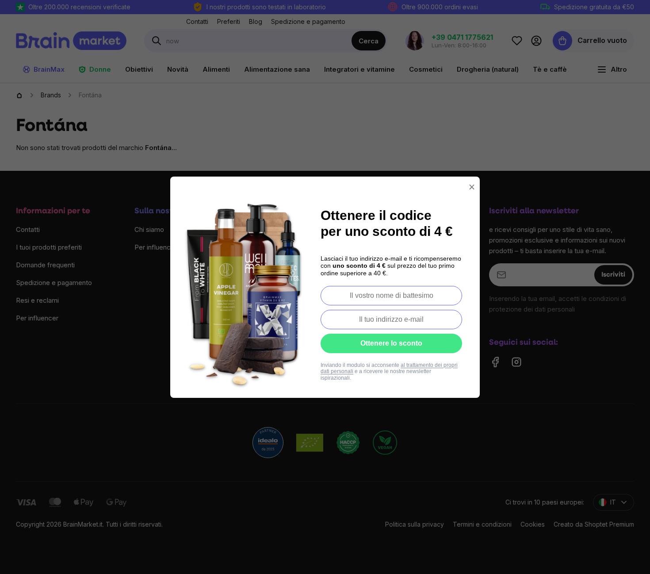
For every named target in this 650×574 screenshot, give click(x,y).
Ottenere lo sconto (391, 343)
